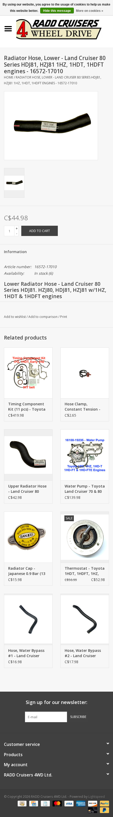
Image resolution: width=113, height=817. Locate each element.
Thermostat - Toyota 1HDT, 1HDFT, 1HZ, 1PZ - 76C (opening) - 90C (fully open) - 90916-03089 (85, 571)
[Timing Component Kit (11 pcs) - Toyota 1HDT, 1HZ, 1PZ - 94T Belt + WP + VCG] (28, 372)
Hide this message (57, 11)
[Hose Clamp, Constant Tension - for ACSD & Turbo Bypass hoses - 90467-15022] (84, 372)
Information (15, 251)
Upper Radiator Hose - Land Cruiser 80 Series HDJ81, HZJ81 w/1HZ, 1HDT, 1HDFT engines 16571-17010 (27, 489)
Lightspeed (96, 796)
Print (63, 316)
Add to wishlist (15, 316)
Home (8, 77)
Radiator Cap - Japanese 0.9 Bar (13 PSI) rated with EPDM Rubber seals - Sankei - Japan (27, 571)
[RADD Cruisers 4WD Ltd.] (64, 28)
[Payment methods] (21, 803)
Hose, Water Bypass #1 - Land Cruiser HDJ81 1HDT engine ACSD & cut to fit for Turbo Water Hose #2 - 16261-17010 (28, 653)
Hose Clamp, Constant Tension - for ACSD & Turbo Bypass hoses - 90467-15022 (85, 406)
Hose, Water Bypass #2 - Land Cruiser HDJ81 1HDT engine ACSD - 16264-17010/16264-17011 (83, 653)
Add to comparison (43, 316)
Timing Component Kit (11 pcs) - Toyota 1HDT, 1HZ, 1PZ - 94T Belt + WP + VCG (27, 406)
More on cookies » (89, 11)
